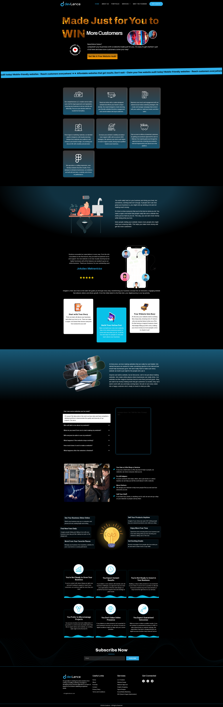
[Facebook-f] (143, 681)
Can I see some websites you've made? (77, 411)
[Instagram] (148, 681)
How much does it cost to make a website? (78, 445)
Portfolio (115, 4)
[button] (87, 411)
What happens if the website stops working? (78, 440)
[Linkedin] (152, 681)
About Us (105, 4)
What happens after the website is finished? (78, 450)
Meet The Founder (140, 4)
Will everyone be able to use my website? (77, 435)
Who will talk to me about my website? (76, 425)
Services (125, 4)
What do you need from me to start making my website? (82, 430)
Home (97, 4)
